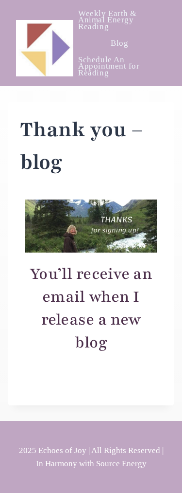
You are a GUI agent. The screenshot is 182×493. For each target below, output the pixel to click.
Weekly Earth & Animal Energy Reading (107, 20)
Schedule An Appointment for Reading (108, 66)
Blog (119, 43)
